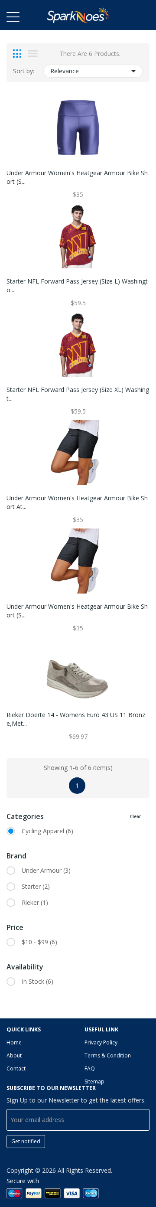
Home (14, 1042)
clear (135, 816)
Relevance (64, 71)
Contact (16, 1068)
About (14, 1055)
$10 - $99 (39, 942)
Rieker (35, 902)
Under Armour (46, 870)
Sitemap (94, 1081)
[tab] (17, 53)
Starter (36, 886)
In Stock (37, 981)
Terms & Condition (107, 1055)
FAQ (89, 1068)
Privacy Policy (100, 1042)
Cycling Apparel (47, 831)
